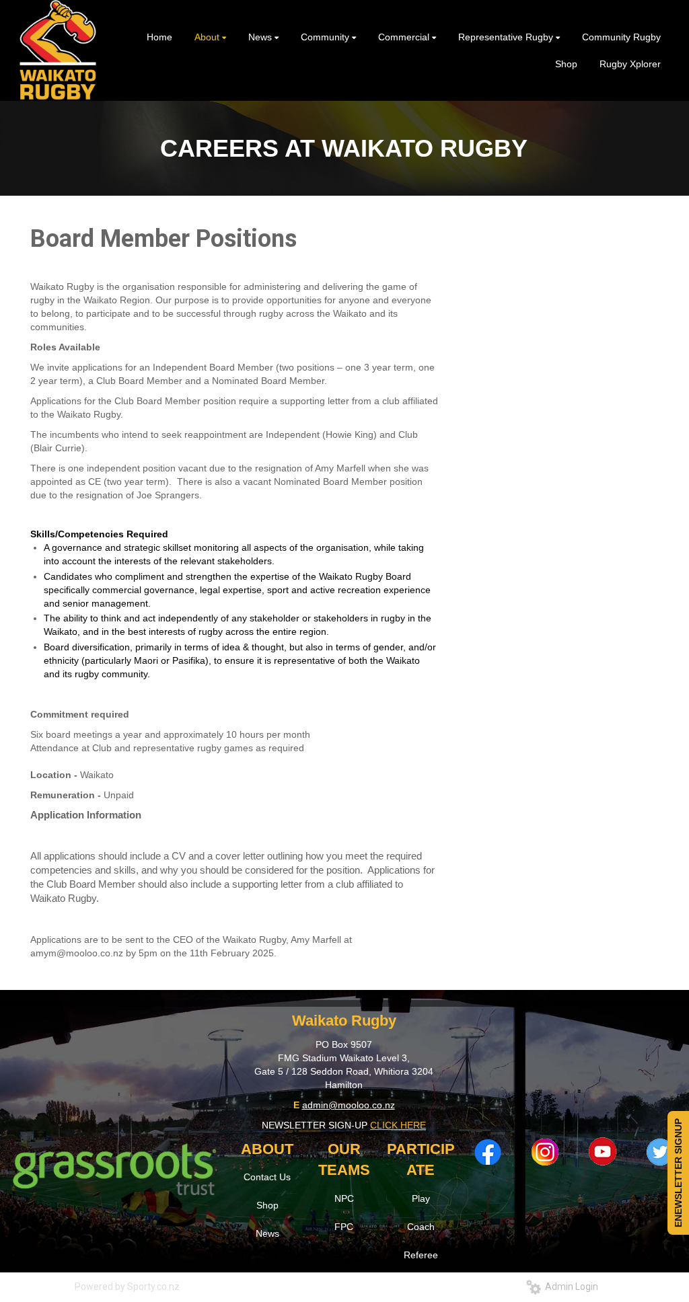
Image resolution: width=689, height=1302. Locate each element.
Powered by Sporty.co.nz (127, 1286)
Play (421, 1198)
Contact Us (267, 1177)
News (267, 1233)
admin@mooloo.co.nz (348, 1105)
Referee (421, 1255)
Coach (421, 1226)
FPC (343, 1226)
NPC (344, 1198)
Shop (267, 1205)
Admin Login (569, 1286)
